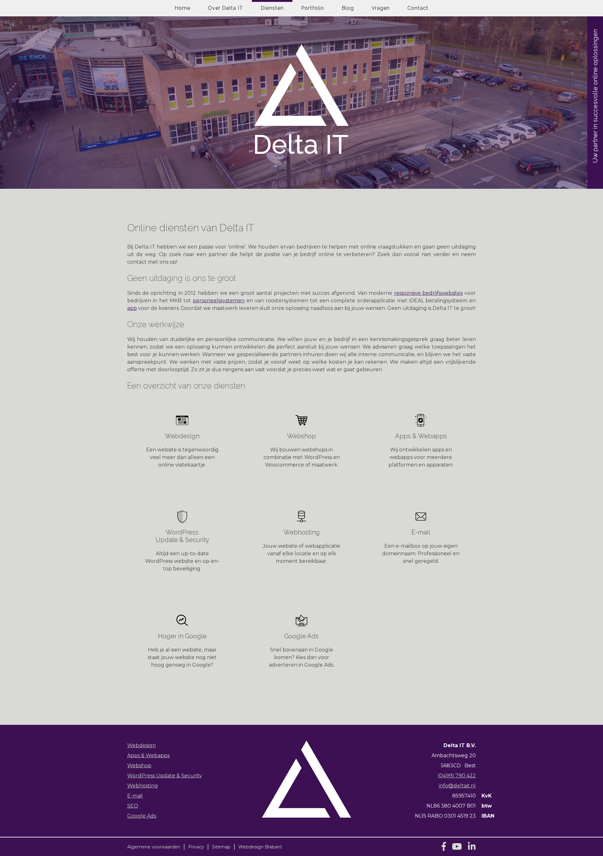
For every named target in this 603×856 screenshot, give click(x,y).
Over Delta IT (225, 8)
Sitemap (221, 847)
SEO (132, 806)
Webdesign (141, 745)
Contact (417, 8)
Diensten (272, 8)
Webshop (139, 766)
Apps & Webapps (148, 755)
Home (182, 8)
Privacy (196, 847)
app (132, 308)
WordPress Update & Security (164, 776)
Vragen (381, 8)
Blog (348, 8)
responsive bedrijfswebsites (428, 293)
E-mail (135, 796)
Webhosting (142, 786)
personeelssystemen (219, 301)
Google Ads (141, 816)
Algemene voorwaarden (153, 847)
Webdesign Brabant (260, 847)
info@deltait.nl (457, 786)
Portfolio (312, 8)
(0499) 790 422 (457, 776)
